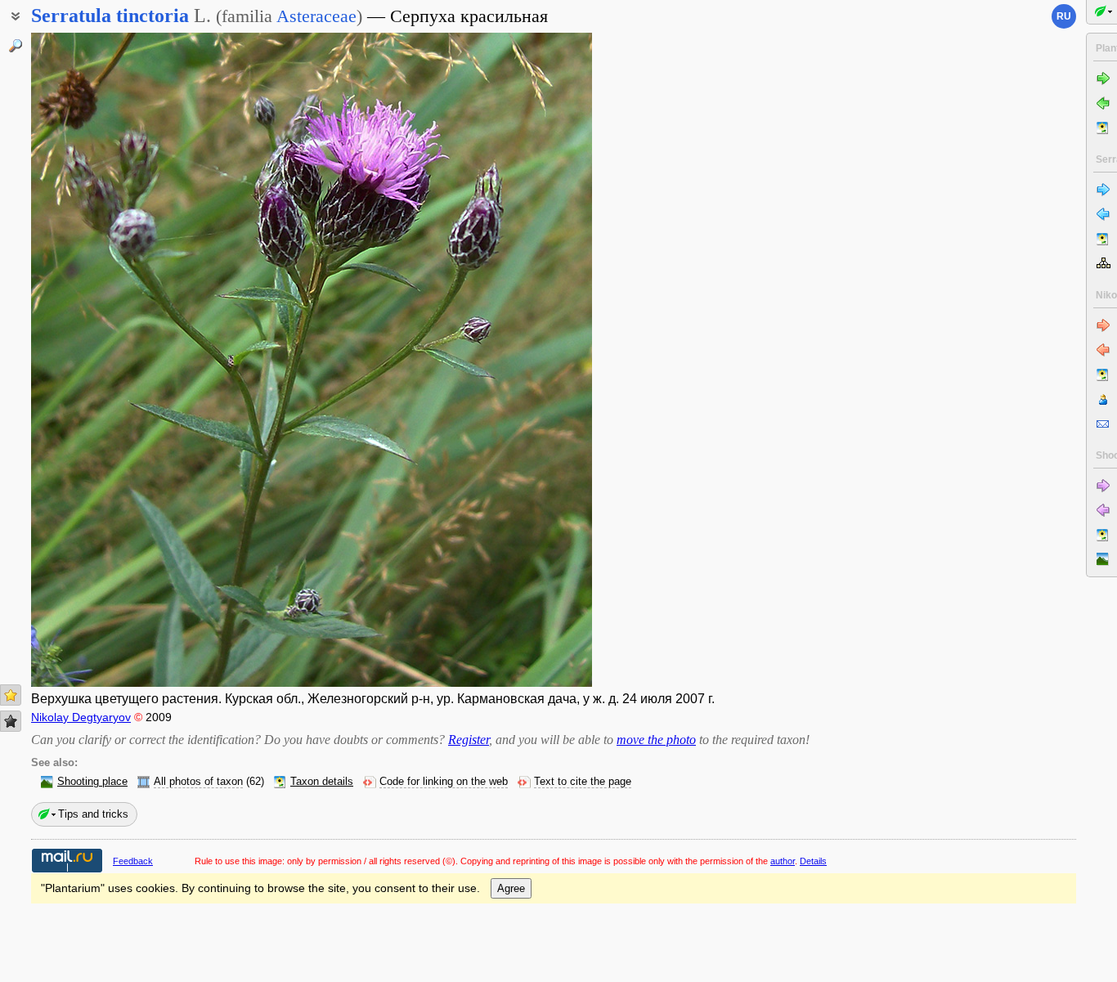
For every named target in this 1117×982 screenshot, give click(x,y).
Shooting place (92, 781)
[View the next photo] (532, 360)
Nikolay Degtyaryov (81, 717)
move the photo (656, 740)
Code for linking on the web (443, 781)
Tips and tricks (93, 814)
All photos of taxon (198, 781)
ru (1063, 16)
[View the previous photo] (91, 360)
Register (468, 740)
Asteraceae (316, 16)
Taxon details (321, 781)
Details (813, 861)
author (782, 861)
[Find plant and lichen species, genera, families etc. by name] (15, 46)
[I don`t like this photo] (10, 721)
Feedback (133, 861)
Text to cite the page (582, 781)
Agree (511, 888)
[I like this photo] (10, 695)
